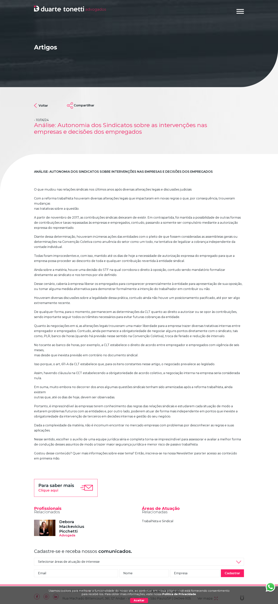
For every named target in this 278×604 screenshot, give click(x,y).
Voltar (43, 105)
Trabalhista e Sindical (157, 521)
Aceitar (139, 600)
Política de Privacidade (179, 594)
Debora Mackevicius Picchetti (71, 526)
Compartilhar (84, 105)
